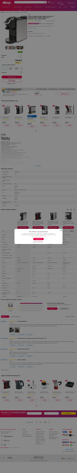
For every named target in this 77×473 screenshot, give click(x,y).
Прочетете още (43, 235)
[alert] (38, 236)
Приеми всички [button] (38, 238)
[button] (38, 242)
